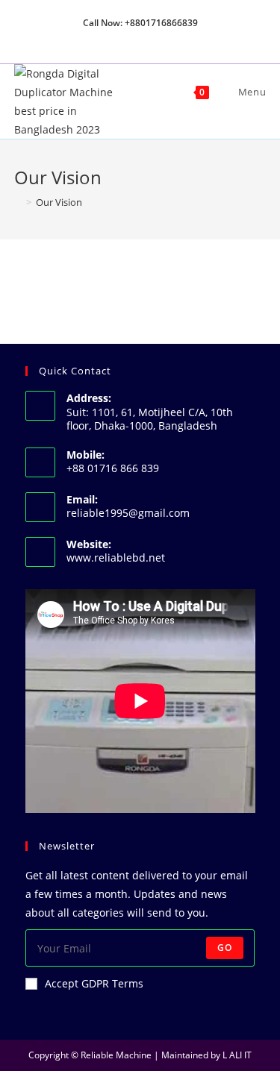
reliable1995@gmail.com (128, 513)
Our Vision (59, 202)
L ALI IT (237, 1055)
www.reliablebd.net (115, 557)
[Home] (18, 202)
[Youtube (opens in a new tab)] (174, 38)
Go (224, 947)
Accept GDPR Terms (94, 983)
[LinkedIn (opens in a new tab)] (159, 38)
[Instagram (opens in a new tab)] (142, 38)
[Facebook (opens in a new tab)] (125, 38)
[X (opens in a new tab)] (107, 38)
